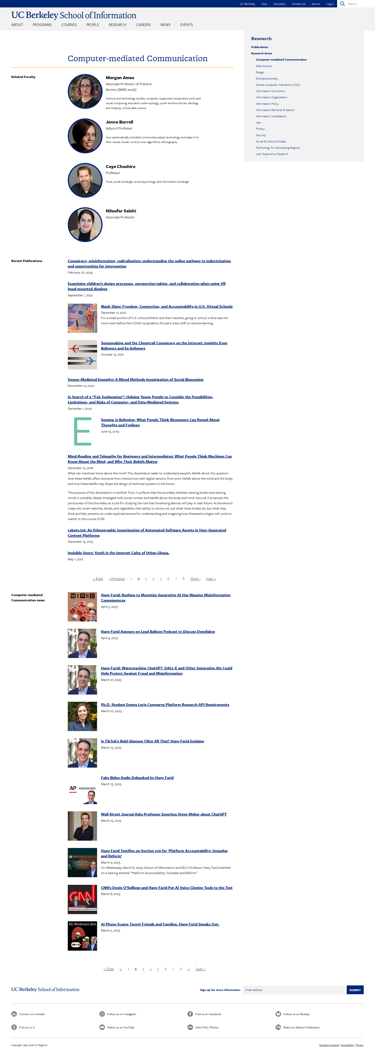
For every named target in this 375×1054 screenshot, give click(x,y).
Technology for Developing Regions (278, 147)
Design (260, 72)
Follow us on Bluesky (296, 1014)
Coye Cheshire (120, 166)
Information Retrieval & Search (275, 110)
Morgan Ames (120, 77)
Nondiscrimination (329, 1045)
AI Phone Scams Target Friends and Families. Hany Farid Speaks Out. (160, 924)
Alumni (316, 4)
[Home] (73, 15)
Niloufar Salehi (121, 210)
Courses (69, 24)
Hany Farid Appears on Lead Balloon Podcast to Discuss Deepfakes (158, 631)
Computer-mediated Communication (281, 59)
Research (117, 24)
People (93, 24)
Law (258, 122)
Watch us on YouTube (120, 1027)
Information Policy (267, 103)
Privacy (260, 128)
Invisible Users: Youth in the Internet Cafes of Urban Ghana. (118, 552)
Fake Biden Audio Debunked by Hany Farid (137, 777)
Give (264, 4)
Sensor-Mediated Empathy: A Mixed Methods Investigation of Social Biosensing (136, 379)
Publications (259, 47)
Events (186, 24)
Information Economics (270, 91)
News (166, 24)
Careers (143, 24)
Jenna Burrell (119, 122)
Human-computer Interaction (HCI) (278, 84)
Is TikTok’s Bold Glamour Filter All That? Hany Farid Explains (152, 741)
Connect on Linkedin (32, 1014)
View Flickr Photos (206, 1027)
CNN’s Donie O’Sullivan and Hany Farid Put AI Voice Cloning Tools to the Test (167, 887)
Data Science (264, 66)
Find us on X (27, 1027)
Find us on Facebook (208, 1014)
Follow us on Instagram (121, 1014)
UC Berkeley (247, 4)
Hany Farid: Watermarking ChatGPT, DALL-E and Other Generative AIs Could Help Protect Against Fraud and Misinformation (166, 670)
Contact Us (298, 4)
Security (261, 135)
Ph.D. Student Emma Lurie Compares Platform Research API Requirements (165, 704)
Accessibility (347, 1045)
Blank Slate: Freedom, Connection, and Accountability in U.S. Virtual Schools (167, 306)
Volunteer (279, 4)
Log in (330, 4)
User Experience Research (272, 154)
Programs (42, 24)
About (17, 24)
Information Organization (271, 97)
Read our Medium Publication (301, 1027)
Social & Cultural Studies (271, 141)
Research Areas (261, 53)
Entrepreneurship (267, 78)
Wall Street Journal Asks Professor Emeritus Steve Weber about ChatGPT (164, 814)
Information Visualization (271, 116)
